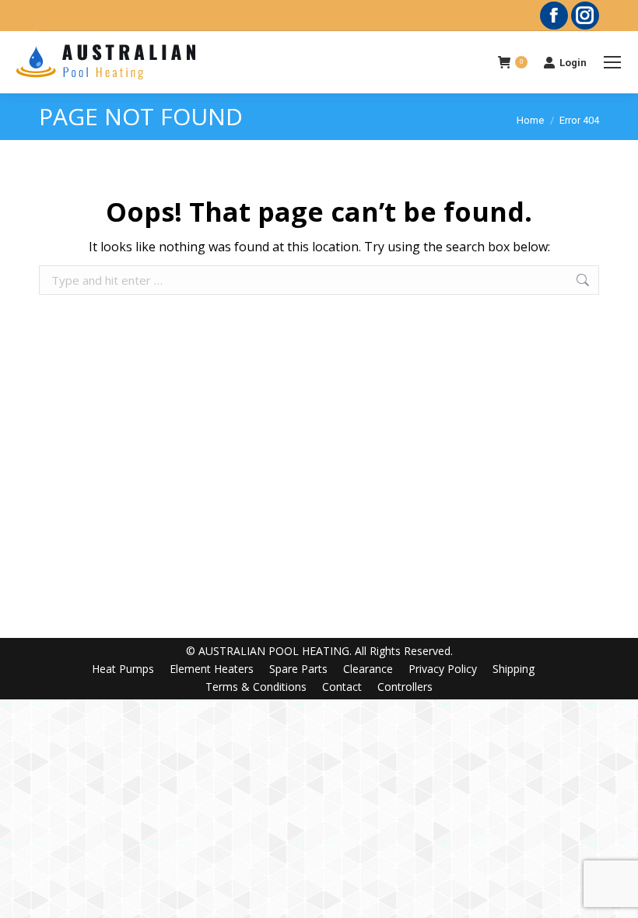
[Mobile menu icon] (612, 62)
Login (573, 62)
